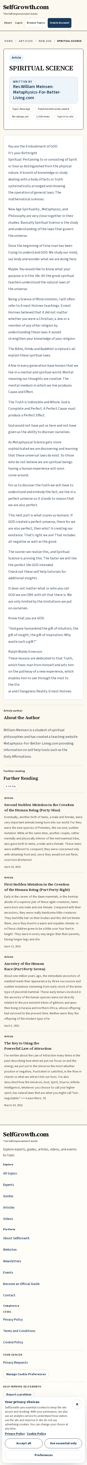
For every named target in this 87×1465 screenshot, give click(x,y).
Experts (8, 1185)
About (8, 23)
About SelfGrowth (16, 1238)
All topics (10, 1173)
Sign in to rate (65, 117)
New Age (45, 41)
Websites (10, 1249)
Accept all (23, 1443)
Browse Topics (36, 23)
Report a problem (18, 1394)
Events (8, 1272)
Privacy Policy (13, 1319)
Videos (8, 1219)
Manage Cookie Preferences (26, 1374)
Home (8, 41)
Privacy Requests (15, 1362)
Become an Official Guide (21, 1284)
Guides (8, 1196)
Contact (9, 1295)
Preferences (44, 1455)
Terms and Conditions (19, 1331)
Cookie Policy (13, 1342)
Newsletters (12, 1261)
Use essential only (63, 1443)
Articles (26, 41)
